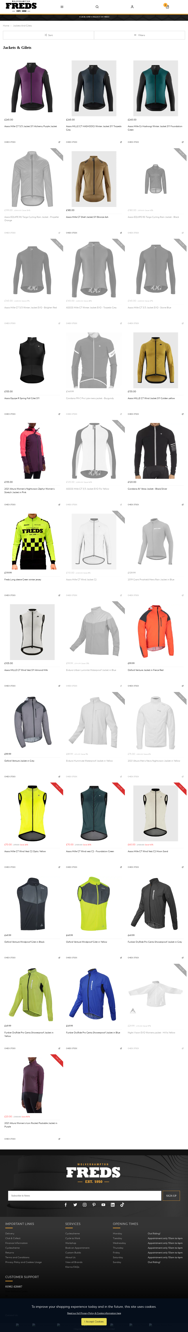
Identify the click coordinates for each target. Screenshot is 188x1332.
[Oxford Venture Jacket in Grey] (32, 723)
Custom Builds (73, 1252)
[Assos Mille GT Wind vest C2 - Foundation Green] (94, 813)
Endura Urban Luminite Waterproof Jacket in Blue (91, 670)
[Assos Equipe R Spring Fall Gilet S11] (32, 360)
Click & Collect (12, 1238)
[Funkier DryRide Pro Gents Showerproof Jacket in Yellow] (32, 995)
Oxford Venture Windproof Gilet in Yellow (86, 942)
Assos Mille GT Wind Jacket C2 (81, 579)
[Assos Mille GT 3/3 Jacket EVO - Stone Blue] (156, 270)
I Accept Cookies (94, 1321)
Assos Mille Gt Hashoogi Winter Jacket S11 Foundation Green (155, 128)
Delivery (9, 1233)
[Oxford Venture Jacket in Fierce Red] (156, 632)
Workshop (70, 1243)
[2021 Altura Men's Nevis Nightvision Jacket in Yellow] (156, 723)
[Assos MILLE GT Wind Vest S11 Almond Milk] (32, 632)
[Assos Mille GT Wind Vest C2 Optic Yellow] (32, 813)
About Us (70, 1257)
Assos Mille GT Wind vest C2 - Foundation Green (90, 851)
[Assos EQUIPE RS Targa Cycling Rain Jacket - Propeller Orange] (32, 179)
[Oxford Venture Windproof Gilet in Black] (32, 904)
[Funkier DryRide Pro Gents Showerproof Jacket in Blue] (94, 995)
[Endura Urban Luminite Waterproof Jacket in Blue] (94, 632)
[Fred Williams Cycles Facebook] (66, 1205)
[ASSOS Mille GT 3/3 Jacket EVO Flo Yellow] (94, 451)
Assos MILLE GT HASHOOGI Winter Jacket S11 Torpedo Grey (94, 128)
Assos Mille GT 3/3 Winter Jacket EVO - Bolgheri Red (30, 307)
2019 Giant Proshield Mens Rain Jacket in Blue (151, 579)
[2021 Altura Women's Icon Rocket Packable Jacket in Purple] (32, 1085)
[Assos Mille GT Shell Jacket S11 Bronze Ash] (94, 179)
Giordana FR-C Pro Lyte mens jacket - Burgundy (90, 398)
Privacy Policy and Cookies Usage (23, 1262)
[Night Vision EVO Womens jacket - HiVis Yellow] (156, 995)
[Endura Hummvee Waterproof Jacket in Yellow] (94, 723)
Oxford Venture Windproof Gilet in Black (24, 942)
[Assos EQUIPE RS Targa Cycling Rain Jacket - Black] (156, 179)
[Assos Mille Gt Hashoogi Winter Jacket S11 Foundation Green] (156, 88)
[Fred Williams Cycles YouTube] (103, 1205)
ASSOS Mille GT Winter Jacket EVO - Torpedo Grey (91, 307)
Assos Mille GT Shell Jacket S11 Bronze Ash (87, 217)
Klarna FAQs (72, 1267)
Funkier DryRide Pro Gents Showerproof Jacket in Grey (155, 942)
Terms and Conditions (17, 1257)
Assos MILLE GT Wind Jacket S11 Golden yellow (151, 398)
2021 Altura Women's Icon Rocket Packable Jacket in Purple (30, 1125)
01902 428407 (13, 1286)
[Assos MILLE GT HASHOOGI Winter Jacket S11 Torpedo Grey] (94, 88)
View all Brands (73, 1262)
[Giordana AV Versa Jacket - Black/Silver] (156, 451)
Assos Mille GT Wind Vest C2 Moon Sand (148, 851)
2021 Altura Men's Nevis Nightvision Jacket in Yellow (154, 761)
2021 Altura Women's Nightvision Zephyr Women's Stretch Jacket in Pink (29, 491)
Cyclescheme (12, 1247)
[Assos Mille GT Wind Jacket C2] (94, 541)
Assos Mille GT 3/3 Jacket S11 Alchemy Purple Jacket (30, 126)
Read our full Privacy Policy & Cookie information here (94, 1313)
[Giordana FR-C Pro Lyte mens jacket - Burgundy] (94, 360)
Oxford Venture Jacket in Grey (19, 761)
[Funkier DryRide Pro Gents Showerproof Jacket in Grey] (156, 904)
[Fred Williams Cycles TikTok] (122, 1205)
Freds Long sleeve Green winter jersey (22, 579)
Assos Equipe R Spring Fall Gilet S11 (21, 398)
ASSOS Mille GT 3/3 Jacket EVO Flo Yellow (87, 489)
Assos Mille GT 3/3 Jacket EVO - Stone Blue (149, 307)
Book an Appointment (77, 1247)
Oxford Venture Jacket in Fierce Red (145, 670)
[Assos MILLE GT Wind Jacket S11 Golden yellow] (156, 360)
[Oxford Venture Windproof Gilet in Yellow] (94, 904)
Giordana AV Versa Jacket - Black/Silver (147, 489)
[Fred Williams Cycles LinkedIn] (113, 1205)
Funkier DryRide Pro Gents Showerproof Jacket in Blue (93, 1032)
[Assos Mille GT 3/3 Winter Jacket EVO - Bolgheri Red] (32, 270)
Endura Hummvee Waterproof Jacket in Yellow (89, 761)
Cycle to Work (72, 1238)
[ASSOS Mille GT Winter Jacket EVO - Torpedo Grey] (94, 270)
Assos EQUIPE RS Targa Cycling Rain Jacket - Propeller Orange (31, 219)
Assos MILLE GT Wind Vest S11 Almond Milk (26, 670)
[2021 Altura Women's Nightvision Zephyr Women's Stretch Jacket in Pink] (32, 451)
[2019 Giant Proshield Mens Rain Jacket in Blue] (156, 541)
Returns (9, 1252)
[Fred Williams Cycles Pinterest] (94, 1205)
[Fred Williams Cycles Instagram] (85, 1205)
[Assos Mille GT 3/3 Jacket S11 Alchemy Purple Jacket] (32, 88)
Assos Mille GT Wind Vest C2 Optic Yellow (25, 851)
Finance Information (16, 1243)
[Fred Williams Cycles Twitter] (75, 1205)
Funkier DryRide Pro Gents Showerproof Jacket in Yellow (28, 1034)
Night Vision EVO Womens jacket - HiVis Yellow (151, 1032)
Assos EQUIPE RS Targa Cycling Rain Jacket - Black (153, 217)
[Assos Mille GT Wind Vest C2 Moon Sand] (156, 813)
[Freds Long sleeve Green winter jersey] (32, 541)
